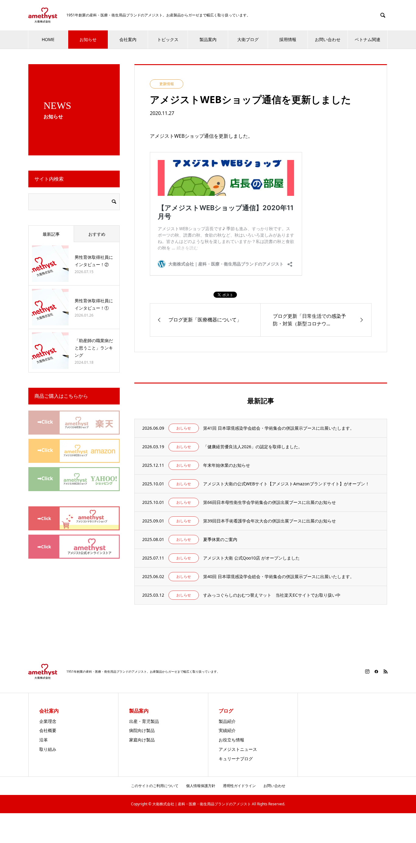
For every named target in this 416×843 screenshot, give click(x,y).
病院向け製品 (142, 730)
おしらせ (183, 428)
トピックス (167, 39)
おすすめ (96, 234)
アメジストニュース (238, 749)
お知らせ (88, 39)
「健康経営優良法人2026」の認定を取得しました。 (252, 446)
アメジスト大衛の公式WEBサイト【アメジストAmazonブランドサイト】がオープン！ (286, 484)
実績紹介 (227, 730)
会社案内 (127, 39)
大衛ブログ (248, 39)
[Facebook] (376, 671)
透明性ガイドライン (239, 785)
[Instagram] (367, 671)
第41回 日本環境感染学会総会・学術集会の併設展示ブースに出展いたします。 (278, 428)
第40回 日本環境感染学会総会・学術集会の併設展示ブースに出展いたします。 (278, 576)
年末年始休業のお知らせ (226, 465)
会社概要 (47, 730)
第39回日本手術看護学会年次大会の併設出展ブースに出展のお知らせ (269, 521)
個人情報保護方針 (200, 785)
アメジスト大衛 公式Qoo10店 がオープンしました (251, 558)
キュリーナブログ (236, 758)
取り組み (47, 749)
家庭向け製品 (142, 740)
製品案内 (208, 39)
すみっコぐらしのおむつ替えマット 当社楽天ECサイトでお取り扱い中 (271, 595)
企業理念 (47, 721)
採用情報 (287, 39)
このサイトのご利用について (154, 785)
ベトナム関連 (367, 39)
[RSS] (385, 671)
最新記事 (51, 234)
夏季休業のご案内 (220, 539)
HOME (48, 39)
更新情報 (166, 83)
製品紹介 (227, 721)
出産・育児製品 (144, 721)
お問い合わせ (327, 39)
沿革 (43, 740)
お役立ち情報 (231, 740)
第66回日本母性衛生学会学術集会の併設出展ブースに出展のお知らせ (269, 502)
